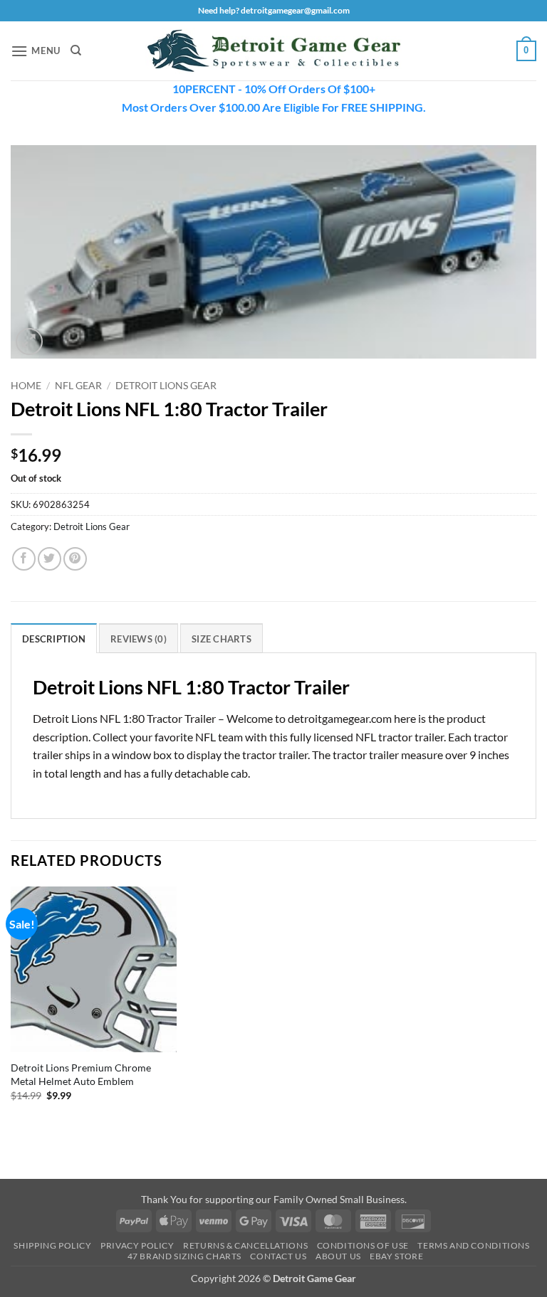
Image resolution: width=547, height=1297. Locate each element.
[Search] (76, 50)
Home (26, 385)
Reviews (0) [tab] (138, 639)
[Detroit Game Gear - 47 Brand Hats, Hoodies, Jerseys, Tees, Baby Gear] (273, 51)
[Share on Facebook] (24, 559)
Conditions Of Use (363, 1245)
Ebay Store (396, 1256)
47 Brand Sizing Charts (184, 1256)
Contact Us (278, 1256)
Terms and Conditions (473, 1245)
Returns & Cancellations (245, 1245)
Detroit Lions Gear (166, 385)
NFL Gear (78, 385)
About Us (338, 1256)
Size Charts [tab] (221, 639)
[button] (36, 50)
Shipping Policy (52, 1245)
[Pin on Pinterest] (75, 559)
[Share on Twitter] (49, 559)
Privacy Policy (137, 1245)
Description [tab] (53, 639)
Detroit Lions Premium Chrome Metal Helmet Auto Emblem (81, 1074)
